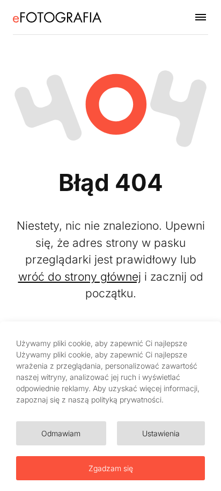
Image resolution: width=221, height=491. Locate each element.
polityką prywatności (126, 399)
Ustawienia (161, 433)
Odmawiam (60, 433)
